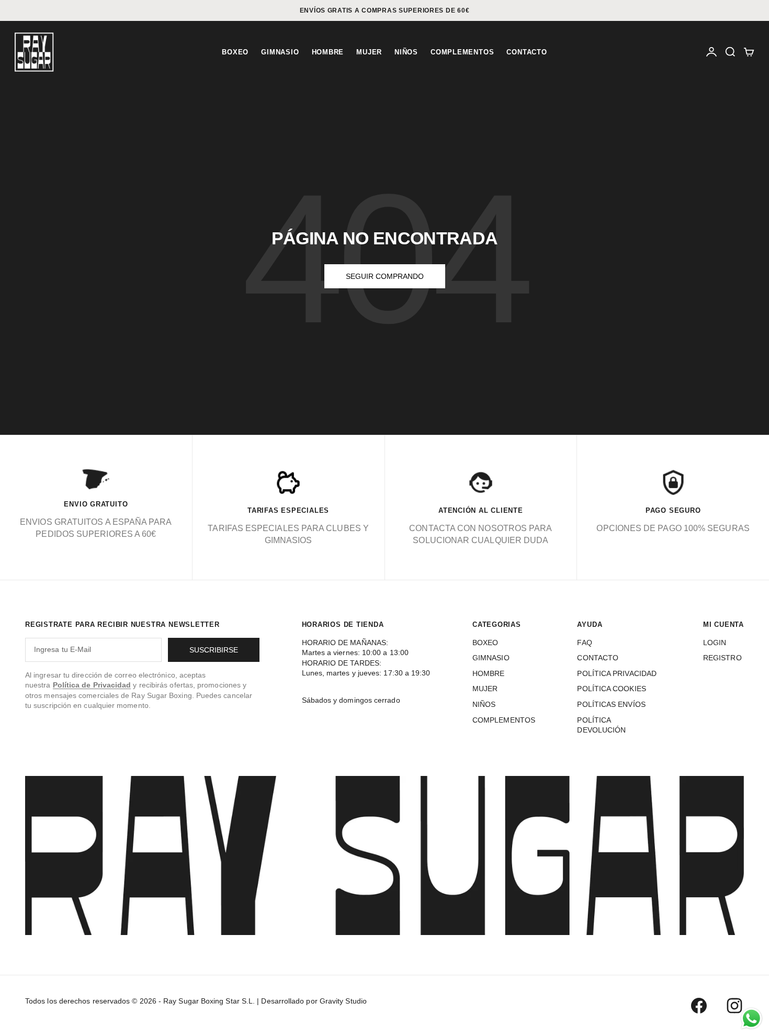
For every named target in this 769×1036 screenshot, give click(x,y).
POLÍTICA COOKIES (611, 688)
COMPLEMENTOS (462, 52)
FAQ (584, 642)
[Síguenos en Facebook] (698, 1005)
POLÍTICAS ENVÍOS (611, 704)
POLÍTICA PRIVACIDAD (617, 673)
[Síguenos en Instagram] (734, 1005)
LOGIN (714, 642)
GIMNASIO (280, 52)
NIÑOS (406, 52)
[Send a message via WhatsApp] (751, 1018)
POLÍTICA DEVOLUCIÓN (601, 725)
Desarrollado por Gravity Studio (313, 1001)
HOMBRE (328, 52)
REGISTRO (722, 658)
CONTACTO (526, 52)
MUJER (369, 52)
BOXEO (235, 52)
